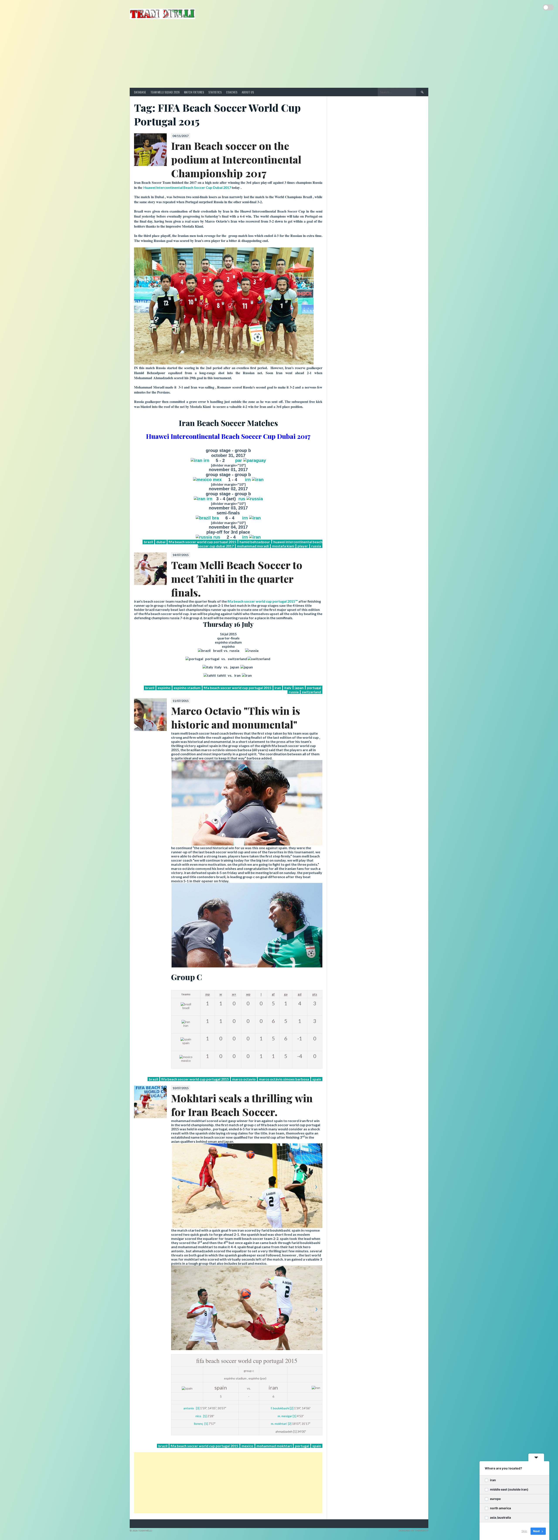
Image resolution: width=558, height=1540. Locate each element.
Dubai (160, 542)
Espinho (164, 688)
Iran (278, 688)
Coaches (231, 92)
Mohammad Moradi (253, 546)
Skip (524, 1531)
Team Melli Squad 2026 (165, 92)
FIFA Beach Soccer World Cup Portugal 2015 (202, 542)
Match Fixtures (194, 92)
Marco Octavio (244, 1079)
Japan (299, 688)
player (303, 546)
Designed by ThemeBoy (413, 1530)
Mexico (247, 1446)
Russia (316, 546)
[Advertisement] (279, 55)
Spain (316, 1079)
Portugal (314, 688)
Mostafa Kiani (283, 546)
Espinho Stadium (187, 688)
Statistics (215, 92)
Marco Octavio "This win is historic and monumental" (235, 717)
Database (140, 92)
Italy (287, 688)
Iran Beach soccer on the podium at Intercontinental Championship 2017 (236, 159)
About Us (248, 92)
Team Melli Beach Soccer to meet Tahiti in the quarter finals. (236, 578)
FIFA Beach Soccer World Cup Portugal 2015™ (263, 601)
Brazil (148, 542)
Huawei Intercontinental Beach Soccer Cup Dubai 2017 (187, 187)
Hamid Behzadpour (255, 542)
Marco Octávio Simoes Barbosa (284, 1079)
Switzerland (311, 692)
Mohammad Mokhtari (274, 1446)
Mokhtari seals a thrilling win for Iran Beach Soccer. (242, 1105)
